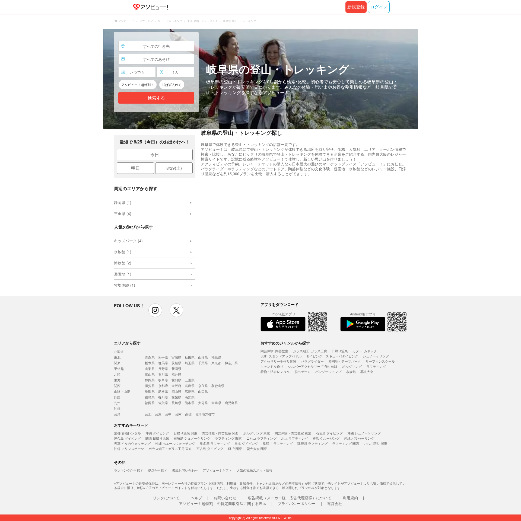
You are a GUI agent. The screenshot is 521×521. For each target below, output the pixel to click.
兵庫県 (190, 385)
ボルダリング (352, 366)
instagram (155, 310)
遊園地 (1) (122, 274)
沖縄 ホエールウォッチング (175, 443)
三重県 (190, 380)
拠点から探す (157, 470)
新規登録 (356, 7)
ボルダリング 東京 (256, 433)
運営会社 (334, 503)
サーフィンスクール (380, 361)
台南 (178, 414)
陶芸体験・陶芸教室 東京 (293, 433)
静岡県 (150, 380)
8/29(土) (174, 168)
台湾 (117, 414)
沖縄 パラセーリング (359, 438)
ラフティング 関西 (345, 443)
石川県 (163, 374)
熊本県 (190, 402)
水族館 (351, 371)
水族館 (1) (122, 251)
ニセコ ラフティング (261, 438)
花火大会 (366, 371)
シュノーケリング (376, 356)
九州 (117, 402)
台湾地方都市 (205, 414)
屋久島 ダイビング (127, 438)
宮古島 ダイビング (209, 448)
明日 (135, 168)
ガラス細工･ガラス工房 (310, 351)
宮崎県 (216, 402)
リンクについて (166, 497)
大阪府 (176, 385)
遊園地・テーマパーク (344, 361)
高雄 (188, 414)
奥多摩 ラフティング (215, 443)
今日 (154, 154)
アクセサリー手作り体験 (278, 361)
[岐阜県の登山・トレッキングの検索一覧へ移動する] (260, 79)
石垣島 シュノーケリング (192, 438)
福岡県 (150, 402)
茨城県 (176, 362)
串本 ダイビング (246, 443)
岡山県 (176, 391)
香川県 (163, 397)
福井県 (176, 374)
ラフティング (376, 366)
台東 (158, 414)
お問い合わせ (225, 497)
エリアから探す (127, 343)
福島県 (216, 357)
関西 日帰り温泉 (157, 438)
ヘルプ (196, 497)
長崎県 (176, 402)
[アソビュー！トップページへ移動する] (149, 7)
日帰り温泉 (340, 351)
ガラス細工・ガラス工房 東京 (170, 448)
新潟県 (176, 368)
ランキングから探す (128, 470)
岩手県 (163, 357)
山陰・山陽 (122, 391)
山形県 (203, 357)
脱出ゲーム (302, 371)
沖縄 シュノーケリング (364, 433)
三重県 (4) (122, 213)
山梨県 (150, 368)
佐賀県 (163, 402)
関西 (117, 385)
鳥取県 (150, 391)
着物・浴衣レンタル (275, 371)
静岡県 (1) (122, 202)
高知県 (190, 397)
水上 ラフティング (294, 438)
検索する (156, 98)
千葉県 (203, 362)
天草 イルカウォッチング (132, 443)
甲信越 (119, 368)
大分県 (203, 402)
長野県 (163, 368)
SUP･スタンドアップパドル (280, 356)
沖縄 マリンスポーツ (129, 448)
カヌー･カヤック (364, 351)
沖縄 (117, 408)
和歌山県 (217, 385)
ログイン (378, 7)
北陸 (117, 374)
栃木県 (150, 362)
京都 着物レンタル (127, 433)
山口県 (203, 391)
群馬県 (163, 362)
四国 (117, 397)
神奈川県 (231, 362)
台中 (168, 414)
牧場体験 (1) (124, 285)
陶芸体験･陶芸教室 (274, 351)
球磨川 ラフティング (312, 443)
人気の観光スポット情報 (254, 470)
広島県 (190, 391)
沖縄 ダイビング (157, 433)
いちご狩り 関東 (375, 443)
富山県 (150, 374)
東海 (117, 380)
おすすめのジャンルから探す (285, 343)
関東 (117, 362)
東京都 (216, 362)
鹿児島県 (231, 402)
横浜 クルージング (326, 438)
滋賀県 (150, 385)
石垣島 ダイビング (329, 433)
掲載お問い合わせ (185, 470)
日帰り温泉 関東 (185, 433)
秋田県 (190, 357)
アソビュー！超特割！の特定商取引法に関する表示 (222, 503)
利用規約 (350, 497)
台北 (148, 414)
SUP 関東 (235, 448)
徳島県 (150, 397)
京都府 (163, 385)
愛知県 (176, 380)
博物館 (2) (122, 263)
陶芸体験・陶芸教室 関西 (220, 433)
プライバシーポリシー (297, 503)
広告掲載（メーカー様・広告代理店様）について (289, 497)
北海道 (119, 351)
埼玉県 (190, 362)
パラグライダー (312, 361)
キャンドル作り (271, 366)
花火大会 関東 (257, 448)
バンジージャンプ (328, 371)
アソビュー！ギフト (217, 470)
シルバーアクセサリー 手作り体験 (313, 366)
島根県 (163, 391)
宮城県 (176, 357)
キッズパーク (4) (128, 240)
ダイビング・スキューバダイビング (332, 356)
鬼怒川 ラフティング (278, 443)
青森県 (150, 357)
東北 (117, 357)
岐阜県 (163, 380)
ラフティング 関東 (228, 438)
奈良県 (203, 385)
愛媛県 (176, 397)
